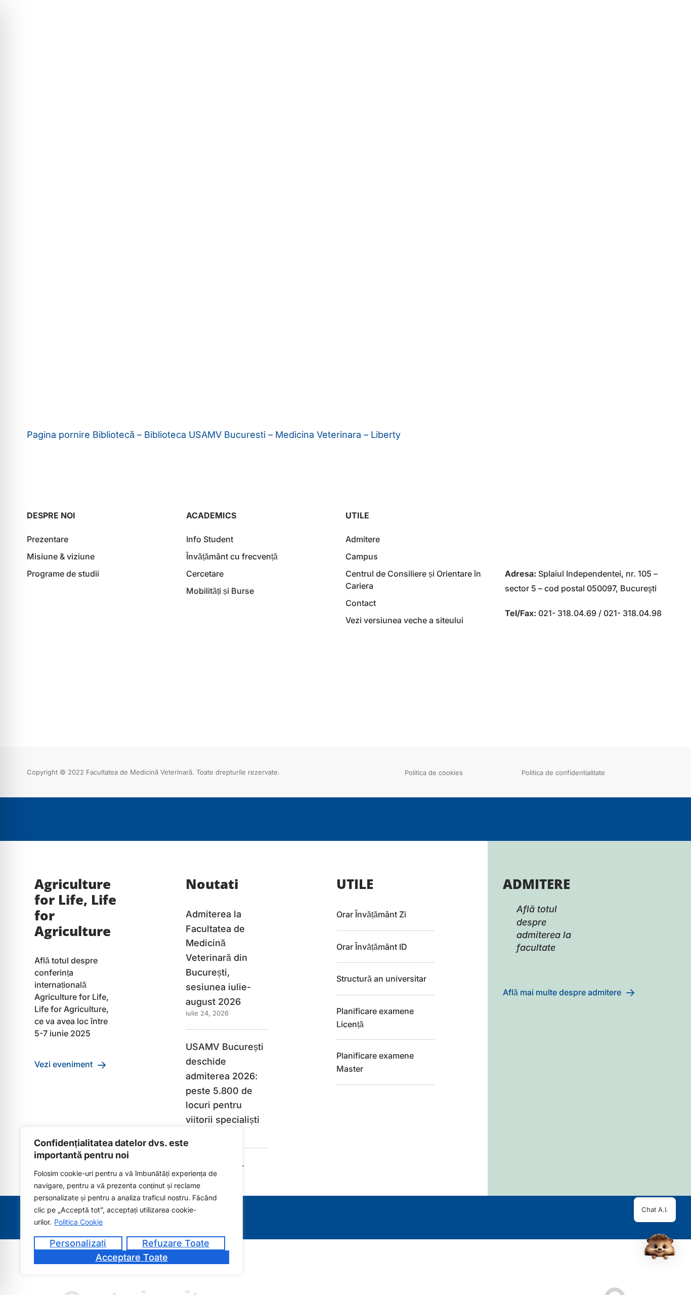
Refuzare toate (175, 1243)
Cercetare (205, 574)
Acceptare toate (132, 1257)
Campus (362, 556)
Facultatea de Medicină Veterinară (139, 772)
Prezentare (47, 539)
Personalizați (78, 1243)
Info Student (209, 539)
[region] (131, 1200)
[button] (659, 1248)
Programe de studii (63, 574)
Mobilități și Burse (220, 591)
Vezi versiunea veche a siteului (404, 620)
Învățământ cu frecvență (232, 556)
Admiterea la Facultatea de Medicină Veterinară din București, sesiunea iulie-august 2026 (218, 958)
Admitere (363, 539)
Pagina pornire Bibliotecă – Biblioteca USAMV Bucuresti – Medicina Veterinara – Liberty (214, 434)
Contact (361, 603)
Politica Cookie (78, 1222)
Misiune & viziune (61, 556)
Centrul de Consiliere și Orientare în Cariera (413, 580)
